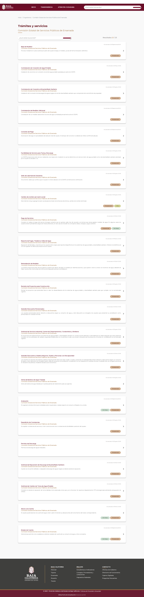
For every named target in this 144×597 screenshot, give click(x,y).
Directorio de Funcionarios (111, 572)
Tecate (53, 581)
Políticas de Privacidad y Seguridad (91, 591)
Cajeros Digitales (108, 575)
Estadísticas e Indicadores (85, 570)
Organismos (27, 17)
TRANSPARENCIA (46, 7)
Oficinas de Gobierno (109, 570)
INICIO (33, 7)
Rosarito (54, 578)
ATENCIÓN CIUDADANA (66, 7)
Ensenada (54, 575)
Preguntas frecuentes (109, 578)
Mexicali (53, 570)
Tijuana (53, 572)
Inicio (19, 17)
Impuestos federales (84, 577)
